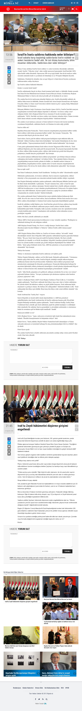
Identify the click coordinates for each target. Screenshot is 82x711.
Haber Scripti (39, 704)
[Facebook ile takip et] (35, 699)
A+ (77, 55)
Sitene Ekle (39, 688)
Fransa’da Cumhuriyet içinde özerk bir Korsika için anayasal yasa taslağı (39, 9)
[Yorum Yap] (9, 82)
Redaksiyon (17, 688)
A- (77, 58)
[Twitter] (9, 71)
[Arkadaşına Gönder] (9, 75)
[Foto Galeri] (77, 3)
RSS (62, 688)
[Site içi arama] (76, 9)
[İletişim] (73, 9)
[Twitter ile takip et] (39, 699)
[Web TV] (74, 3)
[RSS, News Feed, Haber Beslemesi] (43, 699)
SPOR (67, 688)
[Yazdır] (9, 79)
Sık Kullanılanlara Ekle (51, 688)
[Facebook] (9, 67)
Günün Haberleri (28, 688)
